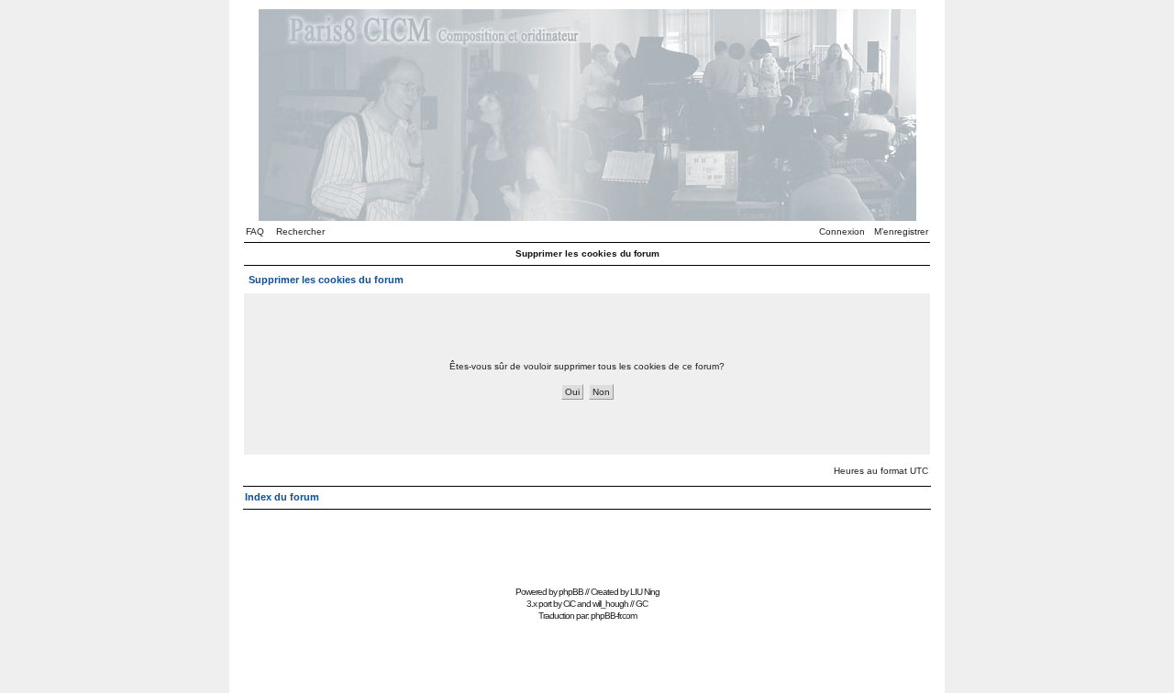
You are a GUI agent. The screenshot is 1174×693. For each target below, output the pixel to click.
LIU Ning (644, 592)
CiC (569, 604)
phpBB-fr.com (614, 615)
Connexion (842, 231)
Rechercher (300, 231)
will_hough (610, 604)
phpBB (571, 592)
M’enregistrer (901, 231)
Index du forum (282, 496)
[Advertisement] (587, 539)
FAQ (255, 231)
